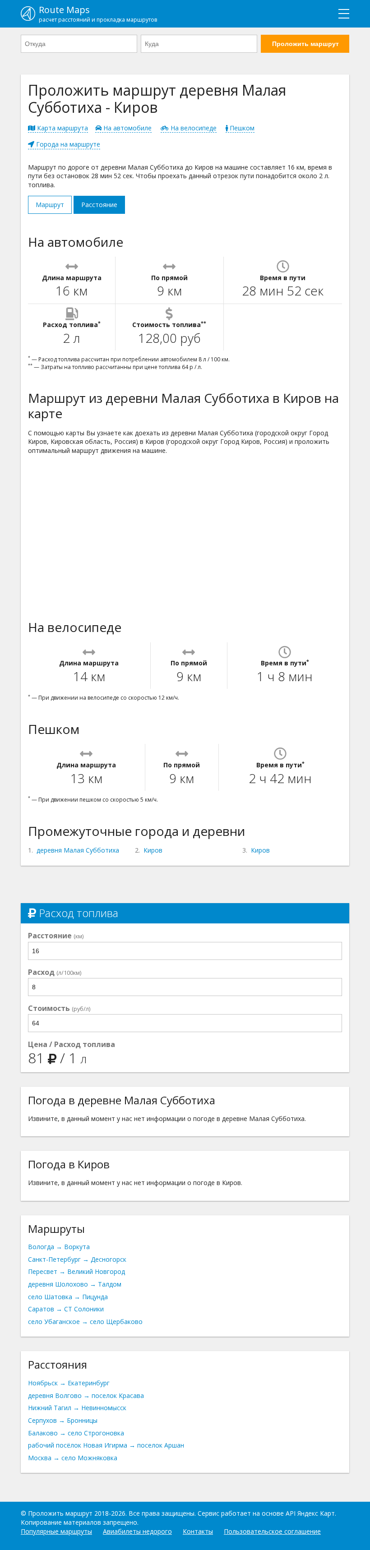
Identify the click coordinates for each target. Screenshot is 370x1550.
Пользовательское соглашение (272, 1531)
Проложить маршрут (305, 43)
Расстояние (99, 204)
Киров (152, 850)
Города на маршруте (67, 144)
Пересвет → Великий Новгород (76, 1271)
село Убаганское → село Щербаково (85, 1321)
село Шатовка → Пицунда (68, 1296)
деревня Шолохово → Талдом (74, 1284)
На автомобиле (127, 128)
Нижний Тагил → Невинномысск (77, 1407)
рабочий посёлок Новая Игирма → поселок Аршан (106, 1445)
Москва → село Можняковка (72, 1457)
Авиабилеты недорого (137, 1531)
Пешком (241, 128)
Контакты (198, 1531)
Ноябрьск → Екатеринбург (69, 1383)
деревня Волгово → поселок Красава (86, 1395)
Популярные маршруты (56, 1531)
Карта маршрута (61, 128)
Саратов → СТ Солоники (66, 1309)
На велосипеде (193, 128)
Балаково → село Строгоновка (76, 1433)
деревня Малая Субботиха (78, 850)
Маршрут (50, 204)
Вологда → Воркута (59, 1246)
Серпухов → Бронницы (62, 1420)
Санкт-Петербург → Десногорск (77, 1259)
